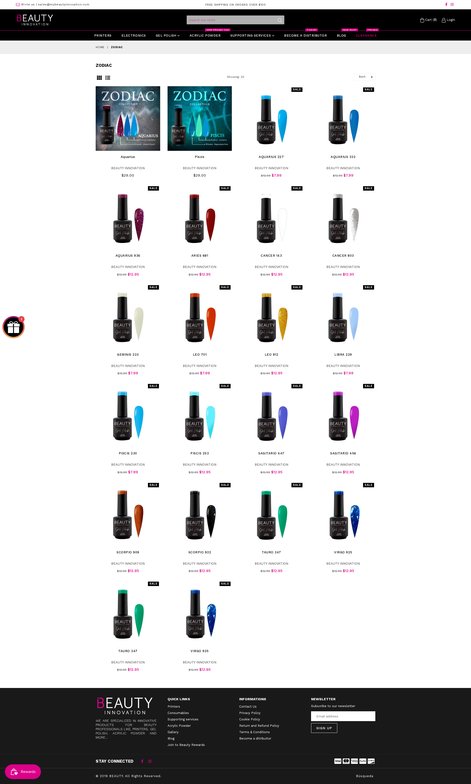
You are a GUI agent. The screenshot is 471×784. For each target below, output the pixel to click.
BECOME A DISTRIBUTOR (305, 34)
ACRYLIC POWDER (207, 34)
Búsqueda (364, 776)
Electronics (133, 35)
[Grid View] (99, 77)
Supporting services (183, 719)
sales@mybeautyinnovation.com (64, 4)
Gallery (173, 732)
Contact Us (248, 706)
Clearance (367, 34)
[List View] (107, 77)
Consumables (178, 713)
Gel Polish (167, 35)
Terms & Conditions (254, 732)
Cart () (430, 20)
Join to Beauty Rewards (186, 745)
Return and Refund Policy (259, 726)
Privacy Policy (250, 713)
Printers (103, 35)
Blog (344, 34)
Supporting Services (251, 35)
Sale (297, 89)
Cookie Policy (249, 719)
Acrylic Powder (179, 726)
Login (450, 20)
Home (100, 47)
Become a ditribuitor (255, 738)
